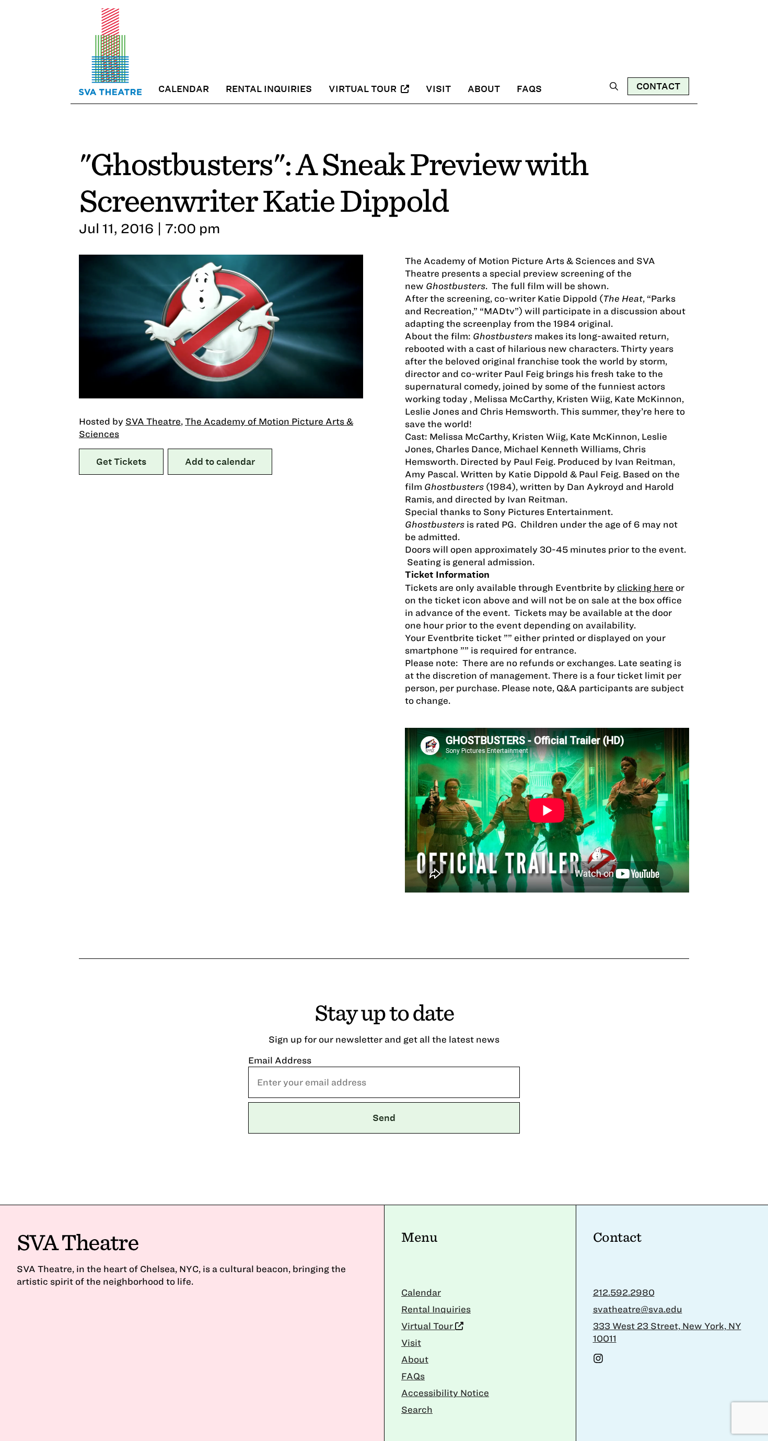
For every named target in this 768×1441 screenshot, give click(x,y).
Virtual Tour (364, 89)
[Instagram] (598, 1360)
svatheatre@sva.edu (637, 1309)
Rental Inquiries (269, 89)
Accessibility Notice (445, 1393)
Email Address (279, 1060)
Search (417, 1409)
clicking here (645, 587)
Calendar (183, 89)
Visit (438, 89)
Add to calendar (220, 461)
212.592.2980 (624, 1292)
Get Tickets (121, 461)
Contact (658, 86)
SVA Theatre (153, 421)
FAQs (529, 89)
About (484, 89)
